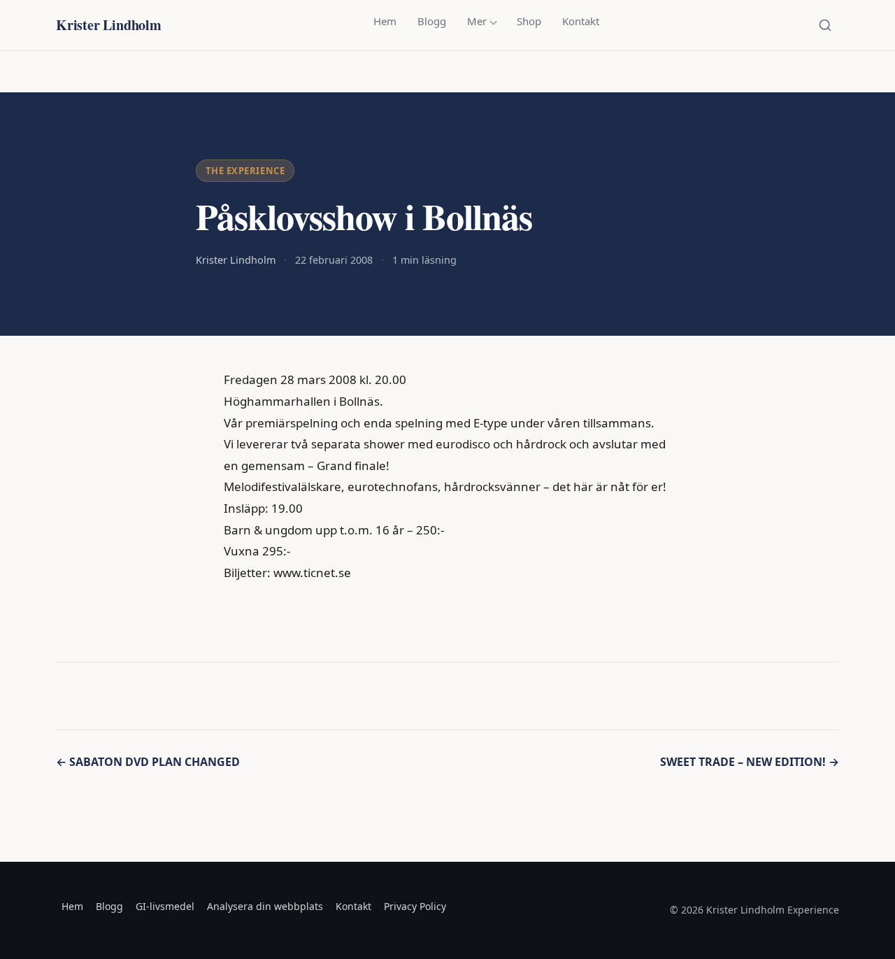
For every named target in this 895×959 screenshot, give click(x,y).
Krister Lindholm (109, 25)
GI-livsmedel (165, 906)
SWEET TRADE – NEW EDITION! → (749, 761)
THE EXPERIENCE (245, 170)
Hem (384, 21)
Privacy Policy (415, 906)
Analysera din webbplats (265, 906)
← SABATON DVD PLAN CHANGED (148, 761)
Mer (477, 21)
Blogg (431, 21)
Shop (529, 21)
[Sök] (825, 25)
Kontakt (580, 21)
